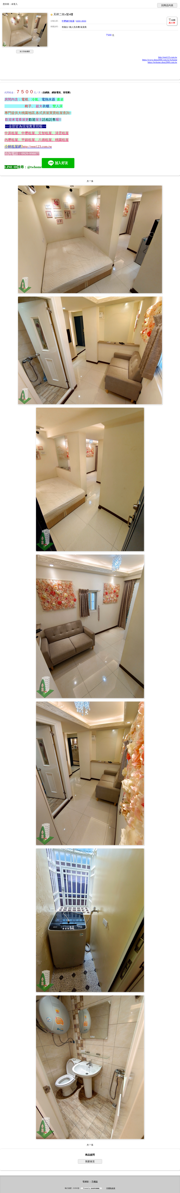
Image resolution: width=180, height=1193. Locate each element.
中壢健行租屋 (68, 21)
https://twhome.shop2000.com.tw (162, 62)
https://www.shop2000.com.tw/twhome (159, 60)
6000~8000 (81, 21)
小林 (7, 146)
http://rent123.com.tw (167, 57)
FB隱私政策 (110, 1188)
